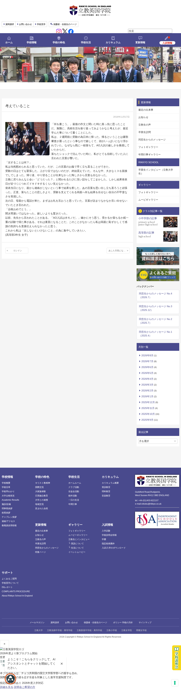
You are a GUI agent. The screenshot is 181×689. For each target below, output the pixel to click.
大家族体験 (40, 491)
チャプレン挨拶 (9, 517)
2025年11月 (147, 408)
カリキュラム (113, 42)
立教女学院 (126, 630)
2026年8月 (147, 355)
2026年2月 (147, 390)
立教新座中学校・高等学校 (89, 630)
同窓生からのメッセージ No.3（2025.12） (155, 308)
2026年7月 (147, 361)
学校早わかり (8, 491)
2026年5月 (147, 373)
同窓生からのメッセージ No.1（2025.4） (155, 333)
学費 (104, 539)
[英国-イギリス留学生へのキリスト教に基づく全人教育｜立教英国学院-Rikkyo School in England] (90, 10)
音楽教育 (106, 495)
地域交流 (39, 504)
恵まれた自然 (41, 508)
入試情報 (107, 524)
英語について (77, 543)
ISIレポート (7, 587)
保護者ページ (65, 24)
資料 (9, 24)
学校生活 (86, 42)
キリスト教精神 (42, 483)
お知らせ (143, 117)
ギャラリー (75, 524)
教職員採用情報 (9, 525)
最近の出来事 (145, 109)
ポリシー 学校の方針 (123, 622)
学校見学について (10, 583)
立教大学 (38, 630)
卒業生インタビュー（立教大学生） (155, 171)
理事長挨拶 (7, 508)
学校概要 (6, 483)
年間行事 (72, 504)
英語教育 (106, 487)
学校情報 (32, 42)
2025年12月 (148, 402)
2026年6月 (147, 367)
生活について (77, 548)
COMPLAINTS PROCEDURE (16, 591)
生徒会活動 (73, 491)
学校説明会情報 (109, 535)
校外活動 (72, 495)
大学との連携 (41, 500)
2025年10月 (148, 414)
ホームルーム (74, 483)
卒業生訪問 (144, 132)
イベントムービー (76, 552)
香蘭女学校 (141, 630)
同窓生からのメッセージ (152, 139)
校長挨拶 (6, 512)
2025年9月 (147, 419)
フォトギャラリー (148, 147)
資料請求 (55, 622)
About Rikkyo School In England (17, 595)
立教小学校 (111, 630)
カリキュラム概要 (110, 483)
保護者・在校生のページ (95, 622)
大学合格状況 (8, 495)
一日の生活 (73, 500)
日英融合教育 (41, 495)
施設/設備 (6, 504)
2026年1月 (147, 396)
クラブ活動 (73, 487)
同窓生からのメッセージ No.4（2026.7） (155, 295)
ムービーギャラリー (77, 535)
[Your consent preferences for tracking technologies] (174, 682)
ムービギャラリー (148, 199)
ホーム (9, 42)
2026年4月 (147, 378)
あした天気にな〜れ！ (119, 250)
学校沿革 (6, 487)
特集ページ (40, 552)
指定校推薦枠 (108, 543)
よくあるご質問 (9, 578)
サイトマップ (145, 622)
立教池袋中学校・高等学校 (59, 630)
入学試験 (106, 531)
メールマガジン (37, 622)
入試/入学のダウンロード (114, 548)
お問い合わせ (25, 24)
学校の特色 (59, 42)
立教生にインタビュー (79, 539)
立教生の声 (144, 124)
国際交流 (39, 487)
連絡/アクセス (8, 521)
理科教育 (106, 491)
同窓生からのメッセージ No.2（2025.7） (155, 321)
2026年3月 (147, 384)
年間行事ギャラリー (149, 154)
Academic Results (10, 500)
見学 (41, 24)
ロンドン (17, 250)
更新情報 (140, 42)
